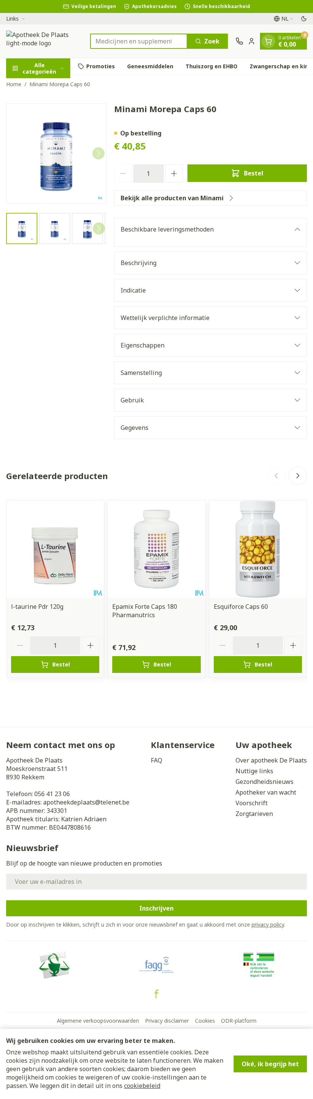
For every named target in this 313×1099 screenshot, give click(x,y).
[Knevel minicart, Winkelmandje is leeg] (268, 41)
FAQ (156, 760)
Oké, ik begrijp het (270, 1064)
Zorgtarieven (254, 813)
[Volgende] (98, 153)
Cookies (205, 1020)
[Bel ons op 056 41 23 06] (239, 41)
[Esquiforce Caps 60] (258, 549)
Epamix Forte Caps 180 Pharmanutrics (144, 610)
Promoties (100, 66)
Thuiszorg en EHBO (211, 66)
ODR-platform (239, 1020)
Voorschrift (252, 803)
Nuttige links (254, 771)
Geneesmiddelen (150, 66)
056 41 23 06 (52, 794)
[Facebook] (156, 994)
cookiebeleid (142, 1085)
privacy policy (268, 924)
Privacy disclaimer (167, 1020)
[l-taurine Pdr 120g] (55, 549)
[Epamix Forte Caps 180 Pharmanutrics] (156, 549)
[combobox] (138, 41)
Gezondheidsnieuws (265, 781)
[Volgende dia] (298, 476)
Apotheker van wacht (266, 792)
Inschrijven (156, 908)
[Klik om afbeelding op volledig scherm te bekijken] (56, 153)
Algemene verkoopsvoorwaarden (98, 1020)
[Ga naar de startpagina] (44, 41)
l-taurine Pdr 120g (37, 606)
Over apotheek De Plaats (271, 760)
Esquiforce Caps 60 (241, 606)
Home (13, 84)
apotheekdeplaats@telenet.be (86, 802)
